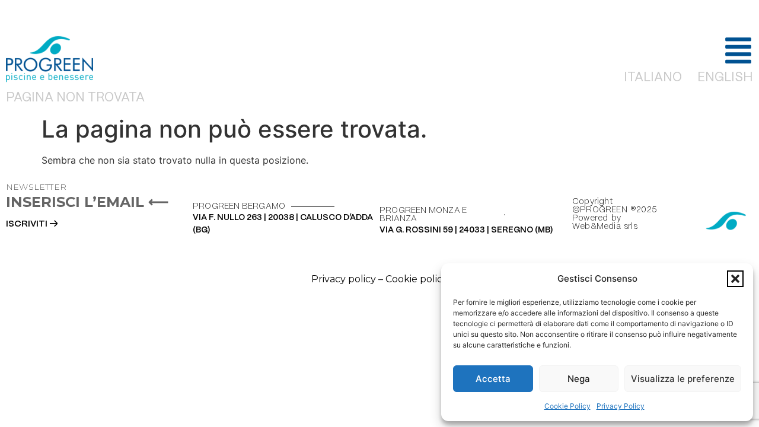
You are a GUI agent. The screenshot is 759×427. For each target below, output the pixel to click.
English (725, 78)
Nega (578, 378)
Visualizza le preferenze (683, 378)
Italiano (653, 78)
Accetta (493, 378)
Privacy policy (343, 279)
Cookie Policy (567, 405)
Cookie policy (416, 279)
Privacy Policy (621, 405)
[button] (735, 279)
